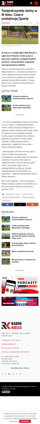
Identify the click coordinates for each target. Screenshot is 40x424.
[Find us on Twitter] (13, 374)
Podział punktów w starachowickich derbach (23, 97)
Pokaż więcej (20, 114)
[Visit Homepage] (8, 3)
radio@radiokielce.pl (9, 344)
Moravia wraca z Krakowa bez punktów (24, 260)
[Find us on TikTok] (20, 374)
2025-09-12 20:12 (18, 23)
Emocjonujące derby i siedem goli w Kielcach (24, 244)
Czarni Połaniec (27, 194)
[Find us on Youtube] (9, 374)
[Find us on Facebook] (2, 374)
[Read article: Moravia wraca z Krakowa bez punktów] (6, 262)
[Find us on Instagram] (5, 374)
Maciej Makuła (6, 23)
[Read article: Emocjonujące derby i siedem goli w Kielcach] (6, 245)
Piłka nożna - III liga (13, 194)
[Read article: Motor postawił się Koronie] (6, 253)
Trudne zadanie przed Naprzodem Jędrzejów (22, 106)
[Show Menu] (31, 3)
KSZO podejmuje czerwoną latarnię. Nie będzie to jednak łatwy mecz (23, 236)
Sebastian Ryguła (28, 197)
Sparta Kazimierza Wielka (11, 197)
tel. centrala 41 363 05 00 (10, 348)
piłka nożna (7, 200)
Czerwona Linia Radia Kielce (11, 352)
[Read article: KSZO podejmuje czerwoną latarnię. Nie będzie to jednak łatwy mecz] (6, 236)
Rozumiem (25, 421)
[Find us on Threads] (16, 374)
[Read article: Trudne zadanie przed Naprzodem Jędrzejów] (6, 107)
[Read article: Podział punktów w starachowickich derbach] (6, 98)
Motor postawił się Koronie (22, 251)
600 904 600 (25, 352)
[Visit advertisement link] (20, 285)
